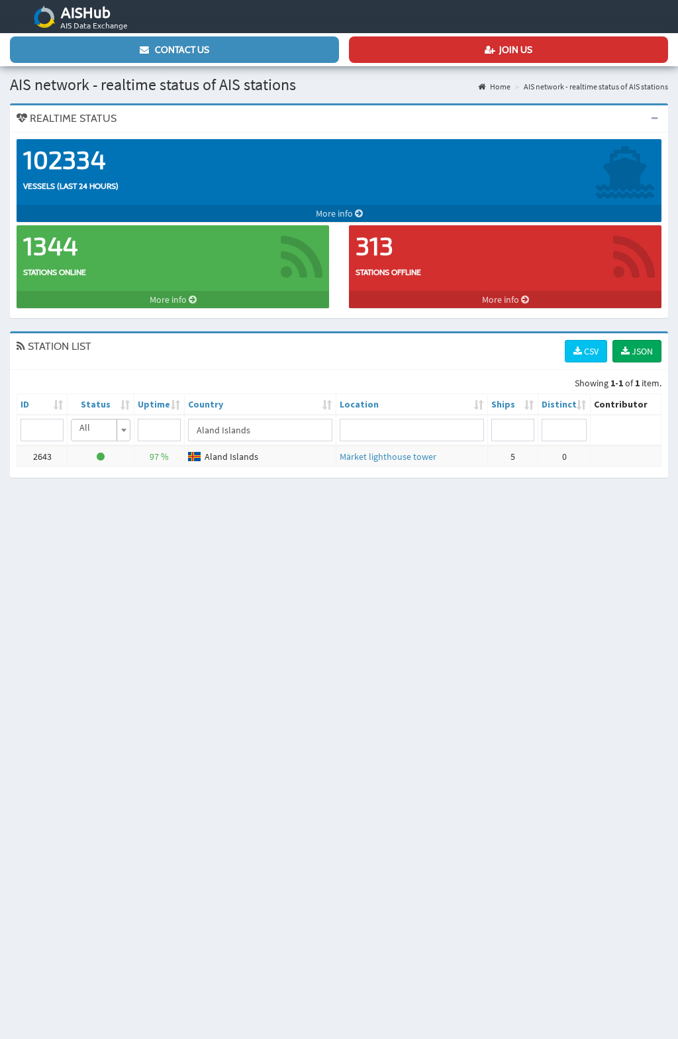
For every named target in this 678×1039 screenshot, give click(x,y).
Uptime (154, 404)
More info (335, 213)
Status (96, 404)
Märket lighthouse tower (388, 457)
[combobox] (100, 430)
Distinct (559, 404)
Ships (503, 404)
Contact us (179, 50)
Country (205, 404)
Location (359, 404)
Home (499, 86)
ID (25, 404)
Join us (513, 50)
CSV (590, 351)
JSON (641, 351)
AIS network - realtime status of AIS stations (596, 86)
